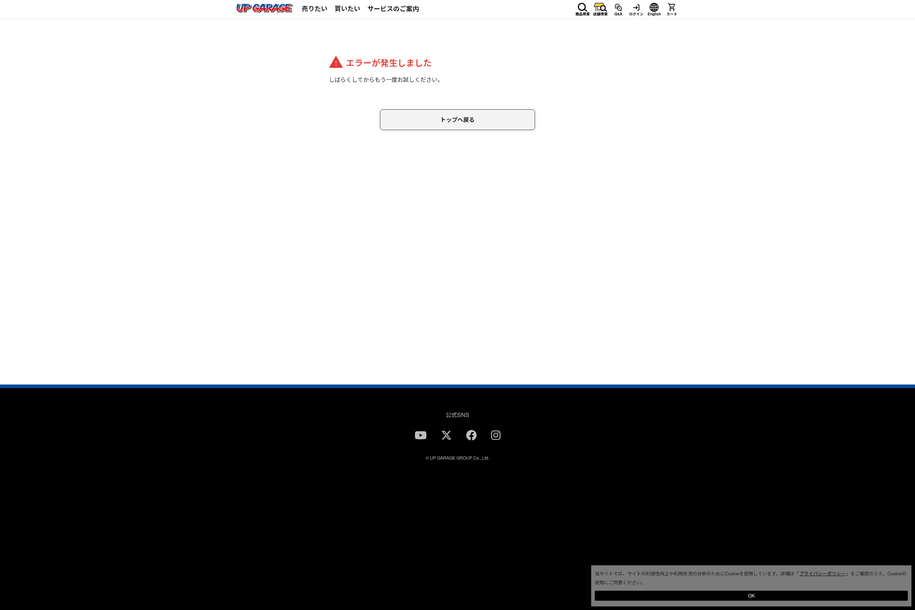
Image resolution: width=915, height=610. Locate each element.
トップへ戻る (457, 119)
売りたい (314, 8)
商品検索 (582, 12)
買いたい (347, 8)
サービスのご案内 (393, 8)
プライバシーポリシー (822, 573)
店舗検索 (600, 12)
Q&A (618, 12)
